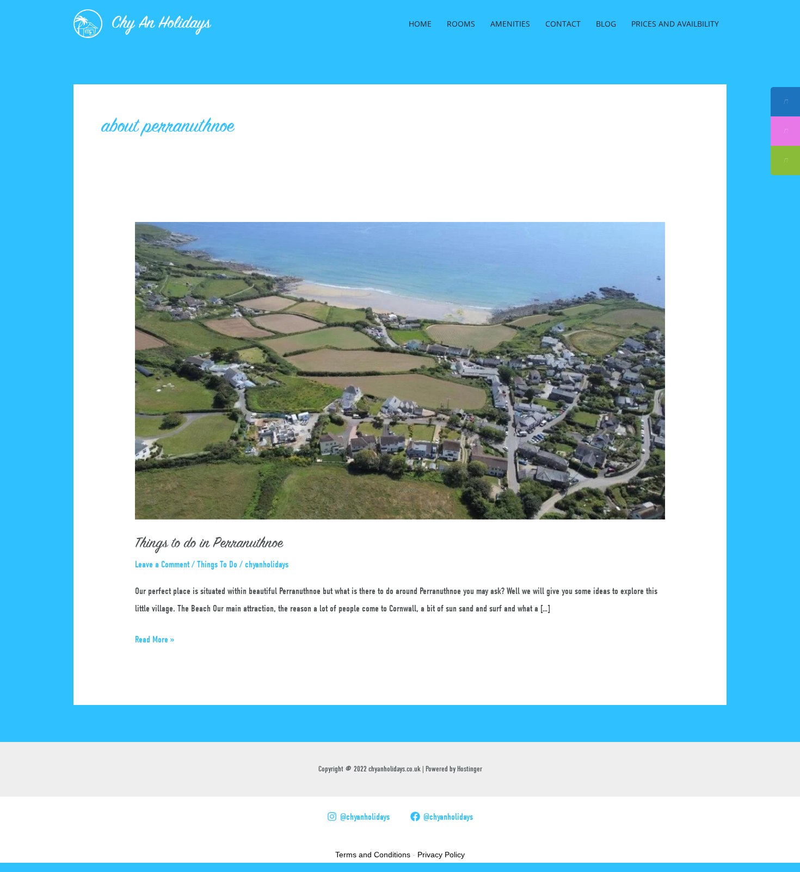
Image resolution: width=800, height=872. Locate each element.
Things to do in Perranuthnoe (209, 544)
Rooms (461, 23)
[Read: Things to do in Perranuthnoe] (399, 370)
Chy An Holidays (161, 24)
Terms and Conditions (372, 854)
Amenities (510, 23)
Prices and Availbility (675, 23)
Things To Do (217, 564)
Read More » (155, 638)
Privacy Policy (441, 854)
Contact (563, 23)
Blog (606, 23)
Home (420, 23)
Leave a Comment (162, 564)
